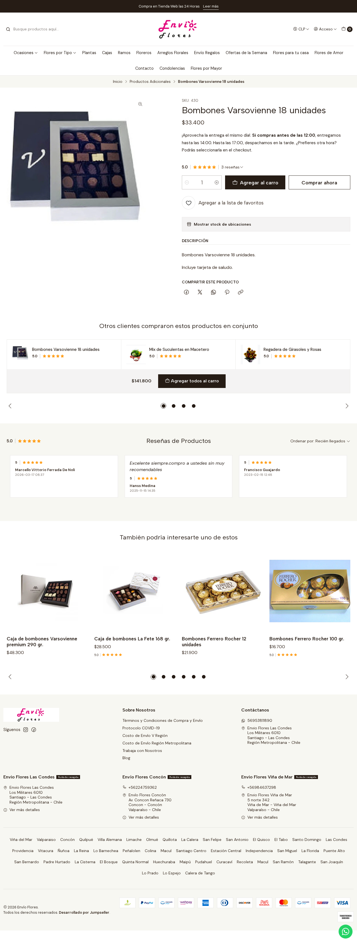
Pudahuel (203, 861)
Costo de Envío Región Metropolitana (156, 743)
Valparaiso (46, 839)
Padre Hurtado (57, 861)
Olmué (152, 839)
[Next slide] (346, 405)
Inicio (117, 82)
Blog (126, 757)
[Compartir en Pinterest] (227, 293)
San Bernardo (26, 861)
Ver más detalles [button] (24, 809)
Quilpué (86, 839)
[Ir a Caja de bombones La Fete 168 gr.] (134, 591)
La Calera (189, 839)
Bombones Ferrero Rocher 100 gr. (306, 638)
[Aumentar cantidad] (216, 182)
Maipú (185, 861)
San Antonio (237, 839)
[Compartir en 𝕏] (200, 293)
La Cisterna (85, 861)
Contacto (144, 68)
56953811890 (259, 720)
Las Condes (336, 839)
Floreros (143, 52)
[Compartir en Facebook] (186, 293)
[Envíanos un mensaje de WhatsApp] (346, 932)
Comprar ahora (319, 182)
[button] (163, 405)
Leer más (211, 6)
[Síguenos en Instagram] (25, 729)
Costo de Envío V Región (145, 735)
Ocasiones (23, 52)
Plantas (89, 52)
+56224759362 (143, 787)
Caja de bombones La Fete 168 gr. (132, 638)
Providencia (22, 850)
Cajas (107, 52)
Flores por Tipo (58, 52)
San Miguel (287, 850)
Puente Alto (334, 850)
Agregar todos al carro (195, 381)
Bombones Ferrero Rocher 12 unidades (214, 641)
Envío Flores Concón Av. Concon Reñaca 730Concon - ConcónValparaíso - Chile (150, 802)
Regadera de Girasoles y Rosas (292, 349)
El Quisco (261, 839)
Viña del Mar (21, 839)
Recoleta (245, 861)
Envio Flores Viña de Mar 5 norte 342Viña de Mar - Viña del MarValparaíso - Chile (271, 802)
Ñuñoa (63, 850)
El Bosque (109, 861)
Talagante (307, 861)
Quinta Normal (135, 861)
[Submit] (8, 29)
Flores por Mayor (206, 68)
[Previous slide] (11, 405)
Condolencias (172, 68)
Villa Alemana (110, 839)
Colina (150, 850)
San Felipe (212, 839)
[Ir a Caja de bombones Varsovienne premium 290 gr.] (47, 591)
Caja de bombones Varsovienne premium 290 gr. (42, 641)
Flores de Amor (329, 52)
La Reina (81, 850)
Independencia (259, 850)
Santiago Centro (191, 850)
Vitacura (45, 850)
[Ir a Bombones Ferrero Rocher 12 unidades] (222, 591)
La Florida (310, 850)
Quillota (170, 839)
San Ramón (283, 861)
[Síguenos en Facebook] (34, 729)
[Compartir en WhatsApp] (213, 293)
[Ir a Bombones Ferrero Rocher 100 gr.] (309, 591)
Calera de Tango (200, 873)
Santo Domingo (306, 839)
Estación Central (226, 850)
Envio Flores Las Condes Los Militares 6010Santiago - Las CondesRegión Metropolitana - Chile (273, 735)
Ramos (124, 52)
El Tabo (281, 839)
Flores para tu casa (291, 52)
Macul (166, 850)
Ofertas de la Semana (246, 52)
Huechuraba (164, 861)
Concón (67, 839)
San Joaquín (331, 861)
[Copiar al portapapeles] (240, 293)
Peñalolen (131, 850)
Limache (134, 839)
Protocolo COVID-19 (141, 727)
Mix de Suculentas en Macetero (179, 349)
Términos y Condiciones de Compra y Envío (162, 720)
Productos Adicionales (150, 82)
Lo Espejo (172, 873)
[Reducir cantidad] (187, 182)
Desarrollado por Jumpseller (84, 912)
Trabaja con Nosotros (142, 750)
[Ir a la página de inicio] (178, 29)
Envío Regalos (207, 52)
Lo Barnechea (105, 850)
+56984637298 (261, 787)
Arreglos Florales (172, 52)
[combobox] (34, 29)
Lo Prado (150, 873)
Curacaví (224, 861)
